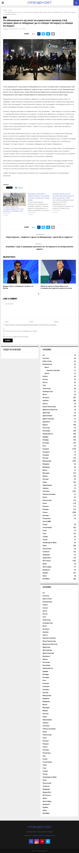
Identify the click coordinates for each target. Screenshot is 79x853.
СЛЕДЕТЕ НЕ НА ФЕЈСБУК (12, 349)
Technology (47, 388)
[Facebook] (31, 841)
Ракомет (46, 506)
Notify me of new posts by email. (16, 337)
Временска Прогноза (50, 409)
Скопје (45, 524)
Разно (45, 503)
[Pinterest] (42, 841)
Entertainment (47, 364)
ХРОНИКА (46, 579)
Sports (47, 373)
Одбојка (45, 488)
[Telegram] (48, 841)
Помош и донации (49, 494)
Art (44, 355)
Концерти (46, 452)
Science (45, 379)
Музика (45, 476)
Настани (45, 479)
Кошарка (46, 455)
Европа (45, 425)
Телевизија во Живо (50, 542)
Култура (45, 458)
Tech (44, 385)
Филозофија (47, 567)
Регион (45, 512)
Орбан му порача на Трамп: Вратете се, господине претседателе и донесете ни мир (56, 287)
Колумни (46, 449)
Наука (45, 482)
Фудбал (45, 573)
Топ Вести (46, 552)
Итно (44, 446)
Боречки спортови (53, 370)
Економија (46, 431)
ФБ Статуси (47, 561)
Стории (45, 536)
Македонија (47, 461)
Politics (45, 376)
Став (44, 533)
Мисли (45, 470)
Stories (45, 382)
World (45, 394)
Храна (45, 576)
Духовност (46, 422)
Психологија (47, 500)
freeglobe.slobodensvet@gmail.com (43, 835)
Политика (46, 491)
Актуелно (46, 397)
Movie (47, 367)
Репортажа (47, 518)
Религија (46, 515)
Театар (45, 539)
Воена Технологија (49, 406)
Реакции (46, 509)
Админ (7, 29)
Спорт (45, 530)
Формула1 (46, 570)
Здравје (45, 437)
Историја (46, 443)
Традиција (46, 555)
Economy (46, 358)
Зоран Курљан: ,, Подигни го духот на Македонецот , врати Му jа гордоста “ (39, 237)
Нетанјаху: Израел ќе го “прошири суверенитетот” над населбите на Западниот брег (13, 209)
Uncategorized (48, 391)
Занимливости (48, 434)
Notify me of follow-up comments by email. (20, 331)
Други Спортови (48, 419)
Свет (5, 17)
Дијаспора (46, 412)
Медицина (46, 467)
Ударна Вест (47, 558)
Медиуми (46, 464)
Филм (45, 564)
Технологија (47, 549)
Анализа (45, 400)
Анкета (45, 403)
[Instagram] (36, 841)
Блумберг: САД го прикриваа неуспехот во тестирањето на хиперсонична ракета (39, 248)
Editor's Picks (47, 361)
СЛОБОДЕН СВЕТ (39, 3)
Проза (45, 497)
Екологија (46, 428)
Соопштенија (47, 527)
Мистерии (46, 473)
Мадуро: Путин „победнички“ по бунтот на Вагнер (18, 287)
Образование (47, 485)
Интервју (46, 440)
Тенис (45, 545)
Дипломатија (47, 415)
